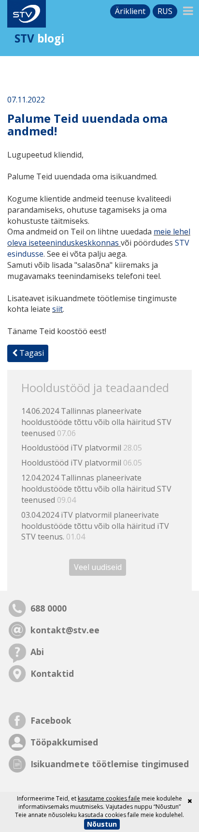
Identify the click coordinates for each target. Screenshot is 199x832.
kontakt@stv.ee (65, 630)
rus (164, 11)
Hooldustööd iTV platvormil (81, 447)
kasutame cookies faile (109, 798)
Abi (37, 651)
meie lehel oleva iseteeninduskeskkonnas (98, 237)
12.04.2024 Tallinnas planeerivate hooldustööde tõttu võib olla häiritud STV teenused (96, 488)
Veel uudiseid (98, 567)
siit (57, 309)
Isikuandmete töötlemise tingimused (109, 764)
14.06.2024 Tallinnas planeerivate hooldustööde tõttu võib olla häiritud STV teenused (96, 422)
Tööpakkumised (64, 742)
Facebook (50, 720)
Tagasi (30, 353)
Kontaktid (52, 673)
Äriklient (130, 11)
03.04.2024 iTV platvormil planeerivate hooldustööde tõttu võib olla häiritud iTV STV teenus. (95, 526)
